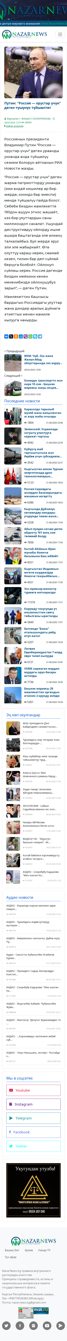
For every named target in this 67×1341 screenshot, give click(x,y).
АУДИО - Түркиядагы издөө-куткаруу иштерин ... (27, 923)
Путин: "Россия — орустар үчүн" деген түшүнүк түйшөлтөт (32, 105)
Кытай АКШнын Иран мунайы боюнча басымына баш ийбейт (41, 552)
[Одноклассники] (16, 336)
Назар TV (44, 1250)
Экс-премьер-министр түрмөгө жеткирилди (40, 590)
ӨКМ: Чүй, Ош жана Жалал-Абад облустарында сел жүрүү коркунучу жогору (42, 359)
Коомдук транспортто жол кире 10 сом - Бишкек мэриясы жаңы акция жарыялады (43, 384)
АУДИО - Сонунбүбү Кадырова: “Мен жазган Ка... (41, 873)
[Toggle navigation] (60, 34)
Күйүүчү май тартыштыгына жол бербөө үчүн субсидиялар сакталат (42, 452)
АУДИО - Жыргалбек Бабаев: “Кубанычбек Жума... (31, 1005)
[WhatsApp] (30, 336)
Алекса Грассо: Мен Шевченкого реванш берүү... (40, 774)
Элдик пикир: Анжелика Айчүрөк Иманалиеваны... (38, 791)
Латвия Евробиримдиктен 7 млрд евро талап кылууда (43, 652)
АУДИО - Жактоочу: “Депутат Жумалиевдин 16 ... (33, 1021)
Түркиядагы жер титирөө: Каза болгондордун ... (41, 741)
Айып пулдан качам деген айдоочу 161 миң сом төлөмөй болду (43, 532)
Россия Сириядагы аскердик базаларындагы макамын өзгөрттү (43, 492)
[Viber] (26, 336)
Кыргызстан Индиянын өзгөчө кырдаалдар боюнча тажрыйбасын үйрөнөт (41, 572)
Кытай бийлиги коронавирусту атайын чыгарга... (41, 857)
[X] (11, 336)
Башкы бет (12, 1250)
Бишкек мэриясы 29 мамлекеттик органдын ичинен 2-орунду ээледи (42, 692)
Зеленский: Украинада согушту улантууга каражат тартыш (41, 432)
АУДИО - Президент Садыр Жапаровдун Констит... (30, 972)
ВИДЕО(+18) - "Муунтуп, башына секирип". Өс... (37, 840)
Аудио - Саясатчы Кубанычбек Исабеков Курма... (30, 956)
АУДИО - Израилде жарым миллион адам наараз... (30, 907)
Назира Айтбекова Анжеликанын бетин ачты (38, 824)
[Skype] (35, 336)
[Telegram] (40, 336)
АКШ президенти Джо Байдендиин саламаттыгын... (40, 725)
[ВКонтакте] (6, 336)
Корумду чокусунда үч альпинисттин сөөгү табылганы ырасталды (41, 612)
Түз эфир (10, 1257)
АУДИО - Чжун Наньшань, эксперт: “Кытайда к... (33, 1054)
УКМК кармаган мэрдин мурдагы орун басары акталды (41, 672)
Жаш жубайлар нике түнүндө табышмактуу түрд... (40, 758)
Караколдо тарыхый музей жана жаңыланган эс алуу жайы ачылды (42, 412)
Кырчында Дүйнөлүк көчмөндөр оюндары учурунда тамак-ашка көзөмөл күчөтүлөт (40, 512)
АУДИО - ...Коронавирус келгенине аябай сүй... (30, 1038)
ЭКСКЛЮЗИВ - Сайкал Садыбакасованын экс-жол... (40, 807)
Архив (29, 1250)
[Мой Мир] (21, 336)
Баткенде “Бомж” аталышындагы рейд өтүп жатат (40, 632)
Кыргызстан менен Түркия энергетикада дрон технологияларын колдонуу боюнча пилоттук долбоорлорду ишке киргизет (43, 472)
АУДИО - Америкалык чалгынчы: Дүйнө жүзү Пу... (33, 940)
